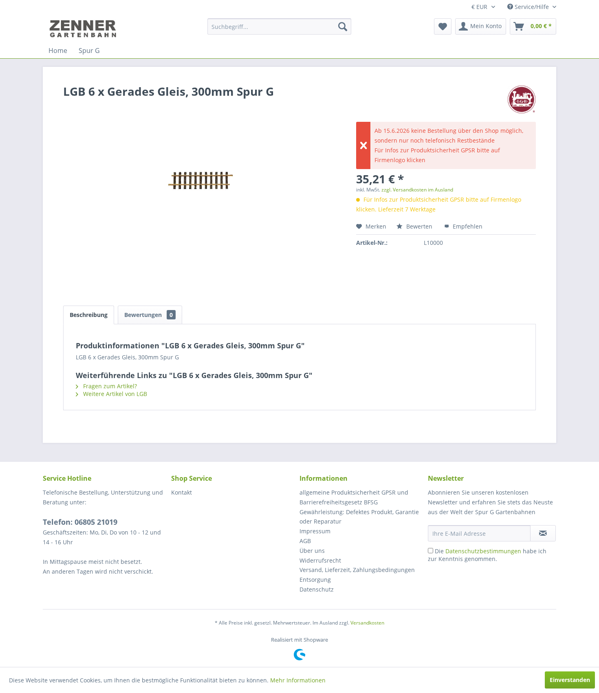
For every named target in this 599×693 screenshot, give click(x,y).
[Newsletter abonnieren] (543, 533)
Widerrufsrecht (320, 560)
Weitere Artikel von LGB (114, 394)
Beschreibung (89, 315)
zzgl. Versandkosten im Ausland (417, 189)
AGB (305, 541)
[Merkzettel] (442, 26)
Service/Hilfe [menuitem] (532, 7)
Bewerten (419, 226)
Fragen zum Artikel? (109, 386)
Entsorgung (315, 579)
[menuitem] (279, 26)
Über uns (312, 550)
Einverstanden (570, 680)
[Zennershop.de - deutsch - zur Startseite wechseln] (84, 28)
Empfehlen (466, 226)
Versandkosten (367, 622)
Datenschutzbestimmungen (483, 551)
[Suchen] (342, 26)
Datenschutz (317, 589)
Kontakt (181, 492)
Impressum (315, 531)
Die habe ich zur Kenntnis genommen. (487, 555)
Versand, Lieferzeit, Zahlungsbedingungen (357, 570)
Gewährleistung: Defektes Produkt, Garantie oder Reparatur (359, 517)
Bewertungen (148, 315)
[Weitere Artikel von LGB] (521, 99)
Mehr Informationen (298, 680)
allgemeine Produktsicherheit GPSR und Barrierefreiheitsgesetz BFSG (354, 497)
